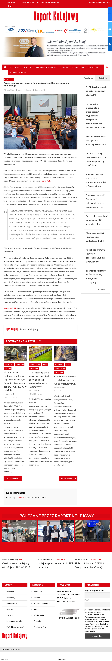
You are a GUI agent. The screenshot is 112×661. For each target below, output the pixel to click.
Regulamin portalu (14, 621)
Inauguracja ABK (11, 308)
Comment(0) (40, 90)
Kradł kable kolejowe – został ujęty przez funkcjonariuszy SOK (65, 380)
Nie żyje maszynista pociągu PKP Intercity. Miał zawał (96, 140)
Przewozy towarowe (46, 67)
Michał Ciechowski (35, 394)
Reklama (10, 615)
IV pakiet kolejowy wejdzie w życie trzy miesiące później (14, 478)
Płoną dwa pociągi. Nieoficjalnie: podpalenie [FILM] (95, 237)
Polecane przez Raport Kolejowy (57, 515)
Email (87, 600)
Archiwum (10, 609)
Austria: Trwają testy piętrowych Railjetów (40, 2)
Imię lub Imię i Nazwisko (94, 590)
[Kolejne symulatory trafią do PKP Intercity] (55, 536)
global (68, 364)
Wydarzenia (77, 67)
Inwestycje (20, 364)
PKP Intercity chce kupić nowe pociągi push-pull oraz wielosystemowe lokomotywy (39, 379)
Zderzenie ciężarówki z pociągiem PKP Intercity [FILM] (96, 220)
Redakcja (10, 591)
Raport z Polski (35, 364)
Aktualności (9, 364)
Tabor (64, 67)
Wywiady (14, 67)
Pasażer (27, 67)
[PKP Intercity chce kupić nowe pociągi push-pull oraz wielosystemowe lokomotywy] (40, 353)
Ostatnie (102, 78)
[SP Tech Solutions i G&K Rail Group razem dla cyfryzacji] (92, 536)
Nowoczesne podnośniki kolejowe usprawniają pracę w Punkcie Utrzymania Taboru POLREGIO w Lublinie (15, 381)
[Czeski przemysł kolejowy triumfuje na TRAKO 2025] (19, 536)
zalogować (19, 497)
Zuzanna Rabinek (60, 391)
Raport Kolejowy (24, 90)
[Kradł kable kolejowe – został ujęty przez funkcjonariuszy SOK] (65, 353)
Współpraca (11, 603)
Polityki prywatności (14, 627)
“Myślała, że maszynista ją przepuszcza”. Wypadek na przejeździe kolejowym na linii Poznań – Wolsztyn (95, 115)
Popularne (88, 78)
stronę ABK (46, 181)
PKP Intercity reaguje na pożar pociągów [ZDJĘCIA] (96, 91)
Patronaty (10, 597)
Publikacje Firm (17, 72)
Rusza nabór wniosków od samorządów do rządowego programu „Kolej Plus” (69, 478)
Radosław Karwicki (10, 397)
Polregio (93, 67)
